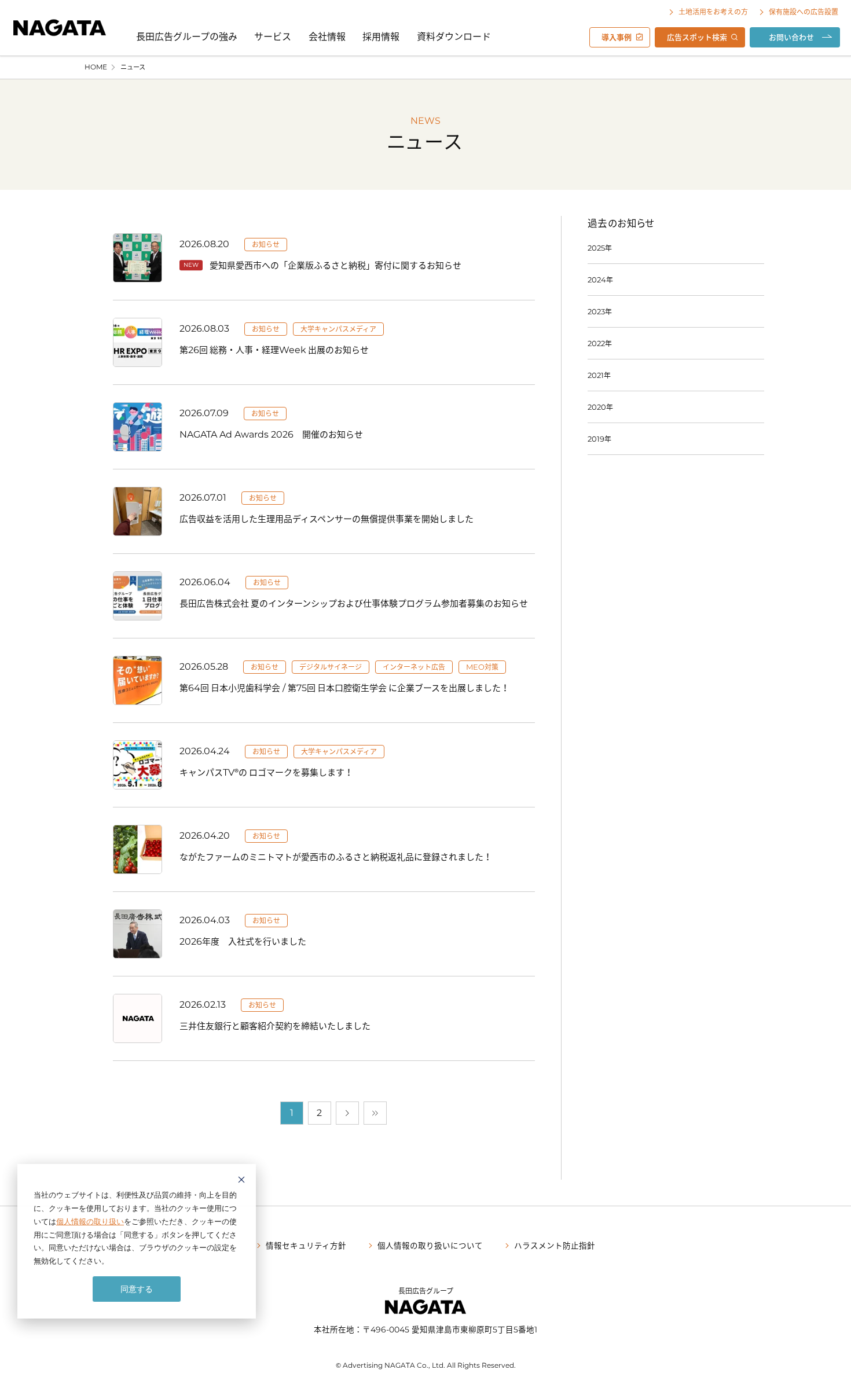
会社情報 (327, 36)
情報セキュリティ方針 (306, 1245)
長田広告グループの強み (186, 36)
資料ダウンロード (454, 36)
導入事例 (616, 36)
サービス (272, 36)
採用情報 (380, 36)
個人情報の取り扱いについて (430, 1245)
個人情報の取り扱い (90, 1221)
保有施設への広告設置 (803, 11)
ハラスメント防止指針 (554, 1245)
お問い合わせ (791, 36)
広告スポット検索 (697, 36)
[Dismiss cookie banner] (241, 1181)
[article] (324, 257)
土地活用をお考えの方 (713, 11)
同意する (136, 1289)
